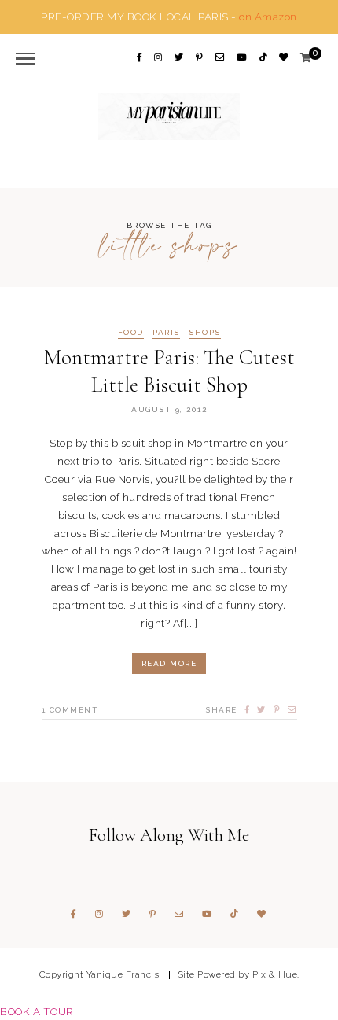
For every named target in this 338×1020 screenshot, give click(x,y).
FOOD (131, 333)
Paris (166, 333)
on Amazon (268, 16)
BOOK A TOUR (37, 1011)
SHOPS (205, 333)
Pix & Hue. (275, 974)
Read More (169, 663)
